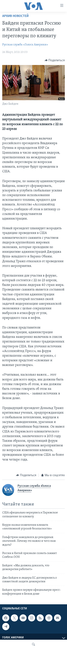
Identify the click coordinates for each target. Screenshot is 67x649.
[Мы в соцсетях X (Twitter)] (14, 617)
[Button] (55, 60)
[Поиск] (33, 644)
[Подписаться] (57, 617)
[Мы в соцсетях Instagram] (31, 617)
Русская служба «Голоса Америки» (25, 44)
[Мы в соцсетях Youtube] (23, 617)
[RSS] (40, 617)
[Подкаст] (48, 617)
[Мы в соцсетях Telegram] (5, 626)
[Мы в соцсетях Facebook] (5, 617)
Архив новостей (15, 16)
